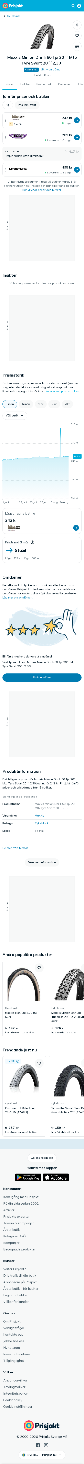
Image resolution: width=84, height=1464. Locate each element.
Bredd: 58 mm (42, 75)
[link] (24, 999)
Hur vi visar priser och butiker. (42, 190)
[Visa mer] (6, 120)
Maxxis (39, 815)
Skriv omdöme (50, 69)
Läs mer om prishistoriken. (62, 391)
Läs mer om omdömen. (17, 597)
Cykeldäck (13, 15)
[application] (42, 464)
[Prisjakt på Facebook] (37, 1445)
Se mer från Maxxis (15, 848)
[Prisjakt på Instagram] (46, 1445)
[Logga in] (79, 5)
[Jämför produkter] (77, 46)
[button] (77, 24)
